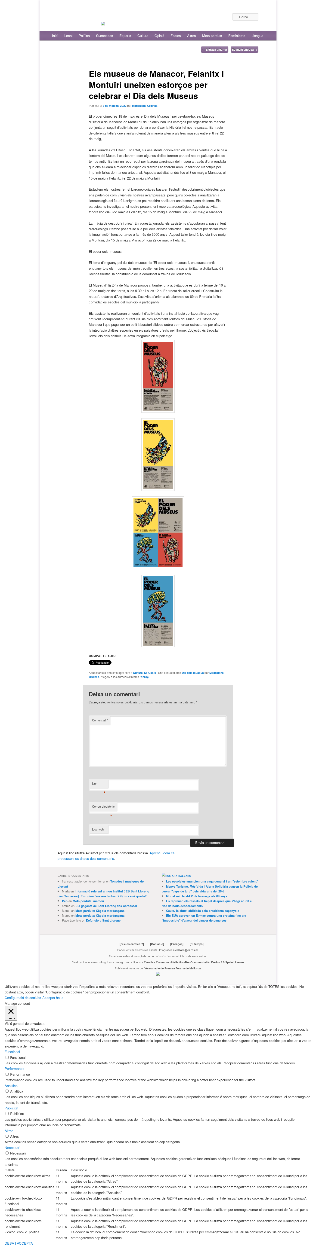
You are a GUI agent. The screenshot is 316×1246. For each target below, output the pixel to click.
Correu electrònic (103, 807)
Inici (55, 35)
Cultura (142, 35)
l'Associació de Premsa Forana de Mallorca (172, 968)
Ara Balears (181, 875)
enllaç (145, 677)
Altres (191, 35)
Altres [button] (9, 1130)
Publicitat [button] (11, 1108)
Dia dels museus (193, 673)
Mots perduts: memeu (88, 901)
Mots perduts (212, 35)
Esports (125, 35)
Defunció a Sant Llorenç (103, 920)
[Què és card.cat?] (132, 944)
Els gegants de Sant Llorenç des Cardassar (106, 906)
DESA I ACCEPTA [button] (19, 1243)
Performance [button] (14, 1068)
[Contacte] (157, 944)
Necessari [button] (12, 1147)
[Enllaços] (176, 944)
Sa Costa (150, 673)
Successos (104, 35)
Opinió (159, 35)
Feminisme (236, 35)
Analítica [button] (11, 1085)
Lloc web (98, 829)
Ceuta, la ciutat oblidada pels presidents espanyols (202, 910)
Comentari (100, 720)
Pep (65, 901)
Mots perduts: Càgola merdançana (99, 910)
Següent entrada (244, 49)
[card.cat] (103, 22)
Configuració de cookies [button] (23, 997)
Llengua (257, 35)
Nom (99, 784)
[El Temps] (197, 944)
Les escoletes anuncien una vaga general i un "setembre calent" (212, 881)
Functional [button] (12, 1051)
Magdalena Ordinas (145, 106)
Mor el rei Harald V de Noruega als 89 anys (196, 896)
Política (84, 35)
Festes (175, 35)
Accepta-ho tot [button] (53, 997)
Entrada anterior (214, 49)
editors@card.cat (186, 950)
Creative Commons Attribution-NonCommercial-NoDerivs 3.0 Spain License (194, 962)
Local (68, 35)
